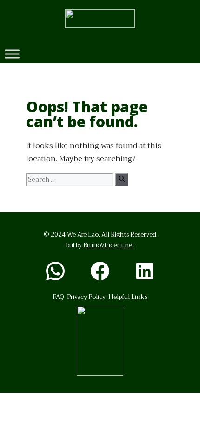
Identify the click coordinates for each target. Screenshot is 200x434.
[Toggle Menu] (12, 53)
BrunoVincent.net (108, 245)
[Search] (121, 179)
